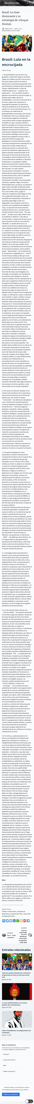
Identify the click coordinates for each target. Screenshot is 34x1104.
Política (14, 30)
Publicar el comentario (11, 1094)
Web (4, 1065)
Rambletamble (12, 3)
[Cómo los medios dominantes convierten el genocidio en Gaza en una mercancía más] (17, 961)
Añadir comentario (9, 1071)
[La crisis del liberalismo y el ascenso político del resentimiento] (17, 991)
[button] (29, 1101)
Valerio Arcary (6, 70)
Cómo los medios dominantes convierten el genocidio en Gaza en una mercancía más (16, 975)
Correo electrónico (9, 1060)
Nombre (6, 1054)
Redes (18, 30)
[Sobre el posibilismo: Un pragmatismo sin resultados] (17, 1019)
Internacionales (6, 30)
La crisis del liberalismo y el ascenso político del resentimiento (14, 1004)
